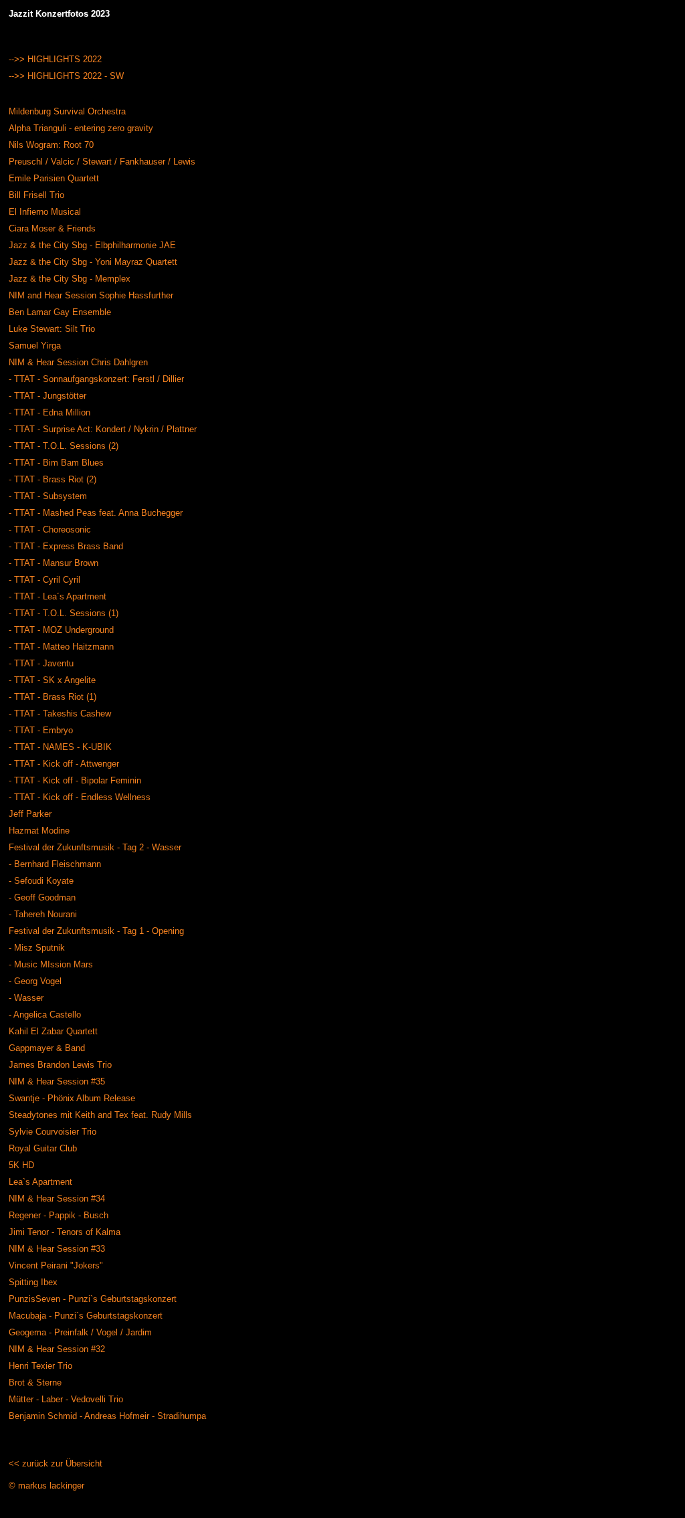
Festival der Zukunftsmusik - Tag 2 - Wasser (95, 847)
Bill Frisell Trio (36, 195)
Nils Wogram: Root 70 (51, 145)
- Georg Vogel (35, 981)
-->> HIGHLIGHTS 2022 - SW (66, 76)
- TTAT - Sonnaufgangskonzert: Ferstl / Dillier (96, 379)
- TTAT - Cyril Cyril (44, 580)
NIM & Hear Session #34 (57, 1199)
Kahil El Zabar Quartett (53, 1031)
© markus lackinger (46, 1486)
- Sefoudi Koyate (41, 881)
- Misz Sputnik (37, 948)
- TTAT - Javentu (41, 663)
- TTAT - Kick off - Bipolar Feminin (75, 780)
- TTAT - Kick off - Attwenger (64, 764)
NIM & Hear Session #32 (57, 1349)
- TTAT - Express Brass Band (66, 546)
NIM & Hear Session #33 (57, 1249)
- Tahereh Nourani (43, 914)
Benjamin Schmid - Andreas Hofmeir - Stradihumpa (107, 1416)
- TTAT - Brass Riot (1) (52, 697)
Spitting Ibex (33, 1282)
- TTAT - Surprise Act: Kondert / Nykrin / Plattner (103, 429)
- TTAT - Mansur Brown (53, 563)
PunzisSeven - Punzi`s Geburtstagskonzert (93, 1299)
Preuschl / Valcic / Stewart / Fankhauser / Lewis (102, 162)
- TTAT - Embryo (41, 730)
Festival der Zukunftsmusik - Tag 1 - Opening (96, 931)
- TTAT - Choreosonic (50, 530)
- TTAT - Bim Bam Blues (56, 463)
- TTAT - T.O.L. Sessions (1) (63, 613)
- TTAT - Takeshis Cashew (60, 713)
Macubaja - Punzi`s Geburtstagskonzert (86, 1316)
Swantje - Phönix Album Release (72, 1098)
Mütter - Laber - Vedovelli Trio (66, 1399)
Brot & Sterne (35, 1383)
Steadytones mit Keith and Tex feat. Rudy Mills (100, 1115)
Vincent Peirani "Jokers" (56, 1265)
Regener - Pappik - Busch (58, 1215)
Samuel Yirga (35, 346)
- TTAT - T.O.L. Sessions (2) (63, 446)
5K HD (21, 1165)
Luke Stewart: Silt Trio (52, 329)
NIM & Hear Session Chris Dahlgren (78, 362)
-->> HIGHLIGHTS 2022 (55, 59)
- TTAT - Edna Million (49, 412)
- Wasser (26, 998)
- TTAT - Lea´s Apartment (57, 596)
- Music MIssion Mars (51, 964)
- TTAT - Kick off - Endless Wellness (80, 797)
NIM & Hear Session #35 (57, 1081)
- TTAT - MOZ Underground (61, 630)
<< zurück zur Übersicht (55, 1463)
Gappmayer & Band (47, 1048)
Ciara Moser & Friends (52, 228)
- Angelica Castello (45, 1015)
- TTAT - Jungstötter (47, 396)
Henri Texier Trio (40, 1366)
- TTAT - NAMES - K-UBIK (60, 747)
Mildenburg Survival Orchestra (67, 111)
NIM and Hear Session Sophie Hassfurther (91, 295)
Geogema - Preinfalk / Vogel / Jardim (80, 1332)
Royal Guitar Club (43, 1148)
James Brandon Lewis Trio (60, 1065)
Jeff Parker (30, 814)
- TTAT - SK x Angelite (52, 680)
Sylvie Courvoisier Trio (52, 1132)
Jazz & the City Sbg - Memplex (69, 279)
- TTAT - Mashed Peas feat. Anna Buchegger (96, 513)
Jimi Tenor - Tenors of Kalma (64, 1232)
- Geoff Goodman (42, 897)
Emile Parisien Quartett (54, 178)
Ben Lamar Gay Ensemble (60, 312)
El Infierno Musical (45, 212)
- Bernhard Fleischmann (55, 864)
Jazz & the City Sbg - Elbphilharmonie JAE (92, 245)
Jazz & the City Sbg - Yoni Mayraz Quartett (93, 262)
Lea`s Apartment (40, 1182)
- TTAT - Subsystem (48, 496)
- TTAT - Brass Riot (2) (52, 479)
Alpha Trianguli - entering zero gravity (81, 128)
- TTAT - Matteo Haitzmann (61, 647)
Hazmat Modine (39, 831)
